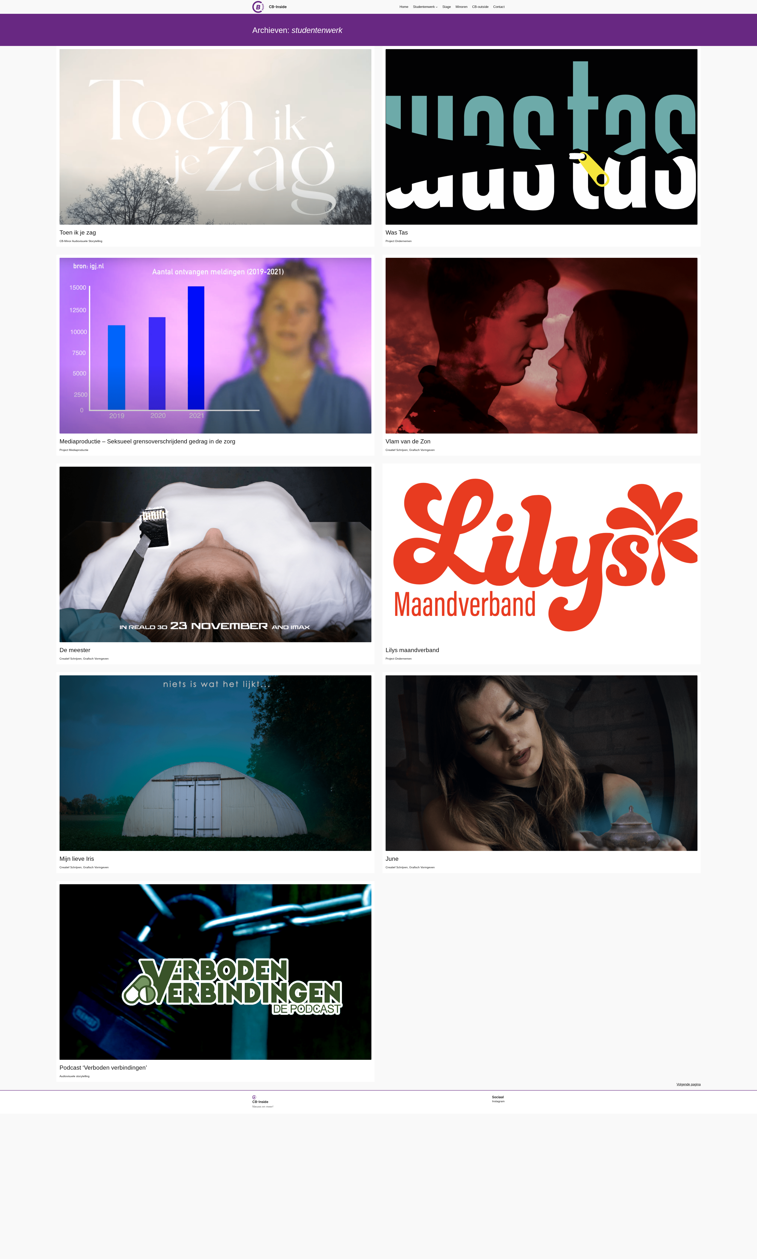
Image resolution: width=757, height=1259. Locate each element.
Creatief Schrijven (397, 449)
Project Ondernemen (399, 241)
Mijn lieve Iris (77, 859)
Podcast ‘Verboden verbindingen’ (103, 1068)
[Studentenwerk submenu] (437, 7)
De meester (75, 650)
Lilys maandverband (412, 650)
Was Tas (397, 232)
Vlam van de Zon (408, 441)
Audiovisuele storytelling (74, 1076)
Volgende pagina (689, 1084)
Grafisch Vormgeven (422, 449)
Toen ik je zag (78, 232)
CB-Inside (278, 6)
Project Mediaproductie (74, 449)
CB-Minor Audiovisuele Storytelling (81, 241)
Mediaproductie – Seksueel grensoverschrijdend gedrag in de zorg (148, 441)
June (392, 859)
